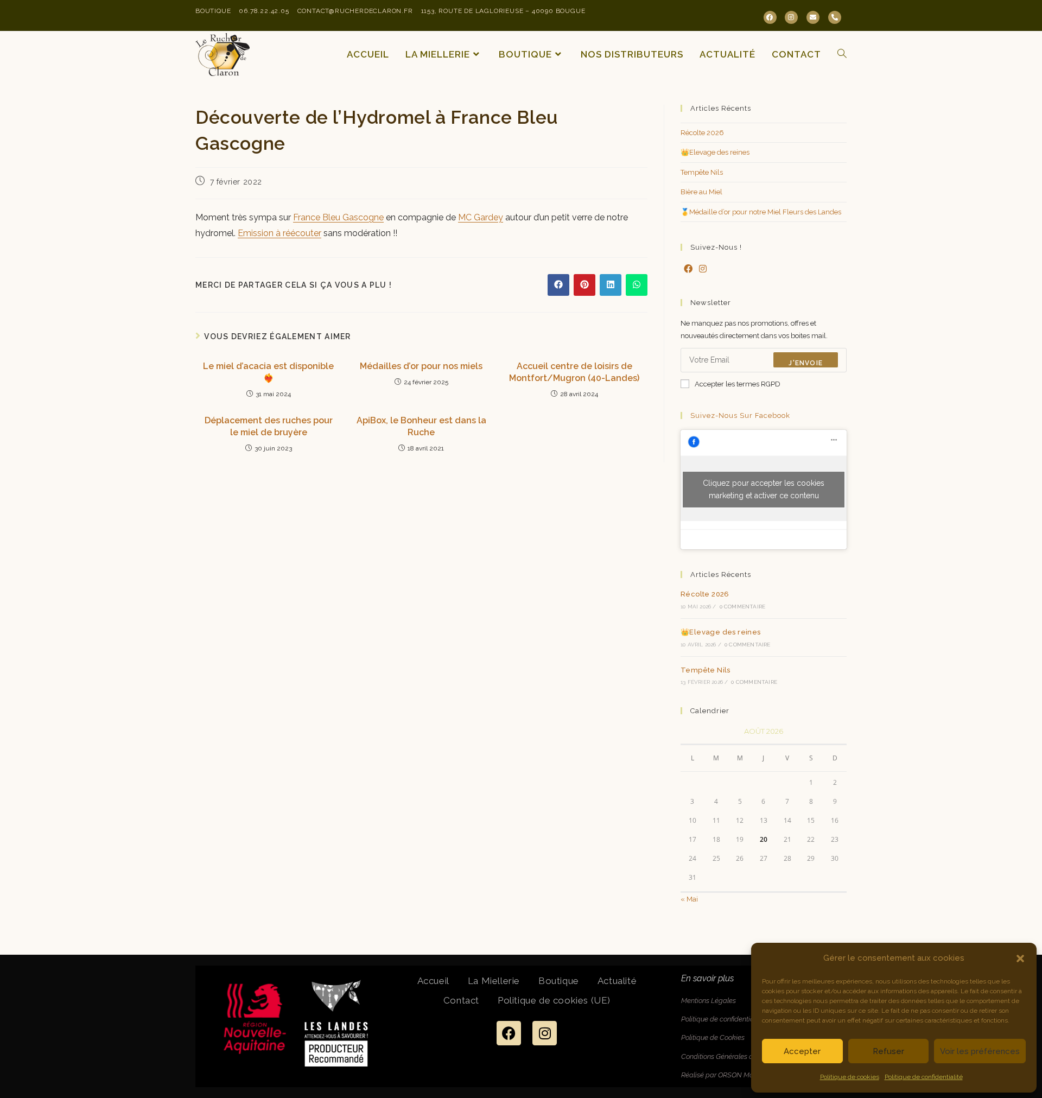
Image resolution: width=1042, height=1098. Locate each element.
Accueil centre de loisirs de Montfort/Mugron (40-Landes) (574, 372)
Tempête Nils (702, 172)
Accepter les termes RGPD (737, 384)
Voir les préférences (980, 1051)
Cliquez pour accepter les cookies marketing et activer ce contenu (763, 489)
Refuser (888, 1051)
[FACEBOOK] (770, 17)
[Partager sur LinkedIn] (610, 285)
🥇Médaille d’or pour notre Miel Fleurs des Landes (761, 212)
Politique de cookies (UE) (554, 1000)
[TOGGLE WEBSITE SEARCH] (842, 54)
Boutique (213, 11)
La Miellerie (494, 980)
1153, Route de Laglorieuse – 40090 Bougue (503, 11)
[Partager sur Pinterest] (584, 285)
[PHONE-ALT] (834, 17)
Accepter (802, 1051)
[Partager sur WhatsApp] (636, 285)
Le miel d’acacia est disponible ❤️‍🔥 (268, 372)
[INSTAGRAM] (791, 17)
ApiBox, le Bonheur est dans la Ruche (421, 426)
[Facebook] (688, 269)
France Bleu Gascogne (338, 217)
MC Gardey (480, 217)
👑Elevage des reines (715, 152)
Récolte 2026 (702, 133)
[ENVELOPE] (812, 17)
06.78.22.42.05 (264, 11)
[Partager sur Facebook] (558, 285)
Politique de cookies (849, 1077)
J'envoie (806, 363)
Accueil (433, 980)
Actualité (617, 980)
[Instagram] (703, 269)
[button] (1020, 958)
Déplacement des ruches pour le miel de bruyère (269, 426)
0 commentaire (743, 607)
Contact (461, 1000)
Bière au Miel (701, 192)
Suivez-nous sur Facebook (740, 415)
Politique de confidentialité (924, 1077)
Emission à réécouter (279, 233)
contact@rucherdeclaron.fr (355, 11)
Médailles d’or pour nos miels (421, 366)
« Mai (689, 899)
